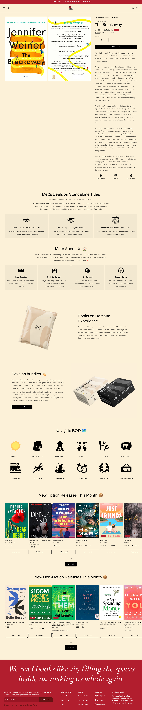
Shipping (97, 32)
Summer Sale (15, 456)
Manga (103, 456)
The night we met (57, 540)
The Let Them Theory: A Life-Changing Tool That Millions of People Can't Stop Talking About (63, 624)
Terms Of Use (83, 700)
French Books (125, 456)
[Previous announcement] (4, 2)
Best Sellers (36, 456)
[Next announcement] (138, 2)
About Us (64, 696)
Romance (81, 478)
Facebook (100, 700)
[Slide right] (75, 559)
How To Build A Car (82, 622)
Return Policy (83, 696)
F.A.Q (62, 704)
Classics (103, 478)
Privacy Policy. (32, 705)
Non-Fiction (59, 456)
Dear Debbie (8, 540)
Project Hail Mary (81, 540)
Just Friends (104, 540)
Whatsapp (101, 704)
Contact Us (65, 700)
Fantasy (59, 478)
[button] (4, 8)
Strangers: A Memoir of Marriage (15, 622)
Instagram (101, 696)
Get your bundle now (22, 407)
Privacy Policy (83, 704)
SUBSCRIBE (46, 700)
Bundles (14, 478)
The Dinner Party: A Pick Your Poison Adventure (40, 541)
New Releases (125, 478)
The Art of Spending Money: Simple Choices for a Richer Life (110, 623)
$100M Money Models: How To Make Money (40, 623)
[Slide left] (67, 559)
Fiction (81, 456)
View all (71, 564)
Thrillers (37, 478)
